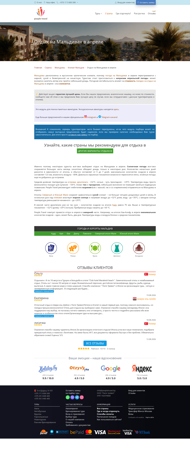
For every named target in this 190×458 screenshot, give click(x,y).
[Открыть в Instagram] (82, 397)
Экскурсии (139, 256)
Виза (51, 256)
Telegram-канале (109, 117)
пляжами (58, 197)
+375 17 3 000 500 (42, 393)
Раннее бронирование (45, 422)
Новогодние (40, 419)
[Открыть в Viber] (72, 397)
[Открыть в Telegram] (77, 397)
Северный (47, 194)
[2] (81, 348)
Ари (61, 233)
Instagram (91, 117)
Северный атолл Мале (105, 233)
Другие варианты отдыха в (95, 150)
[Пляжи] (73, 248)
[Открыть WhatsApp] (68, 397)
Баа (68, 233)
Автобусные (40, 411)
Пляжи (73, 256)
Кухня (95, 256)
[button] (98, 13)
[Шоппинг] (117, 248)
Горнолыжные (41, 416)
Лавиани (87, 233)
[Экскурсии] (139, 248)
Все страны (102, 408)
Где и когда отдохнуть (108, 411)
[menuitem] (38, 2)
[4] (86, 348)
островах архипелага (78, 182)
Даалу (76, 233)
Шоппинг (116, 256)
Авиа (36, 408)
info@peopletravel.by (106, 390)
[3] (83, 348)
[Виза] (51, 248)
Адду (114, 205)
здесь (116, 109)
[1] (79, 348)
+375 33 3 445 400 (42, 398)
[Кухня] (95, 248)
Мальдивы (39, 75)
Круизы (37, 414)
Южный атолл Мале (129, 233)
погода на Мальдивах (116, 75)
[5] (88, 348)
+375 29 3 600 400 (42, 396)
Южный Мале (61, 194)
